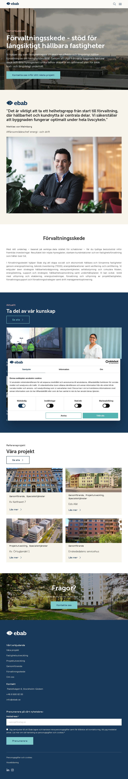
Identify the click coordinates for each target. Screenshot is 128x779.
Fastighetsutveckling (17, 655)
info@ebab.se (13, 699)
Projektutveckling (15, 660)
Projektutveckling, (95, 495)
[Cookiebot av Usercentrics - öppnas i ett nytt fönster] (107, 362)
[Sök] (114, 4)
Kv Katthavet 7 (17, 501)
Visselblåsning (12, 762)
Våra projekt (12, 650)
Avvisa (63, 415)
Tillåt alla (100, 415)
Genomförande (76, 546)
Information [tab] (64, 369)
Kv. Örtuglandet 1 (19, 551)
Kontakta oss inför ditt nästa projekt (33, 75)
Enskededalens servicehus (83, 551)
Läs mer (13, 509)
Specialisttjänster (35, 496)
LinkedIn (8, 770)
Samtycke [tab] (26, 369)
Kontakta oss (64, 605)
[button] (120, 4)
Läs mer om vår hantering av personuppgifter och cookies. (38, 732)
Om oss (10, 677)
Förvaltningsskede (15, 671)
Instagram (13, 770)
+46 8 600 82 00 (14, 694)
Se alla (16, 319)
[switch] (50, 406)
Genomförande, (17, 496)
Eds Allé (73, 504)
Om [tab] (101, 369)
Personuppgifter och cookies (19, 757)
